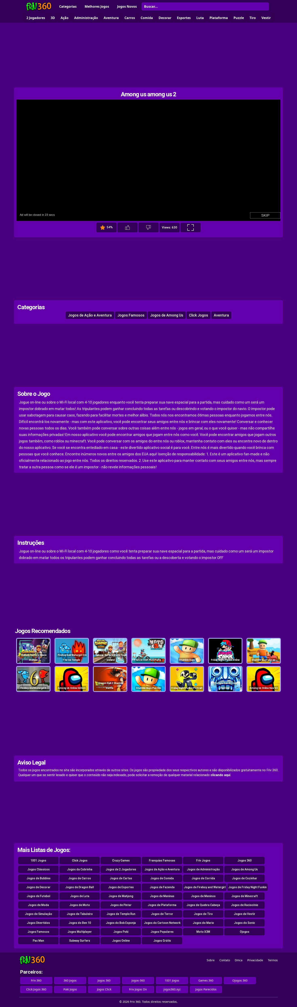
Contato (224, 960)
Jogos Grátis (162, 940)
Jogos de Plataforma (162, 905)
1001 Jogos (38, 860)
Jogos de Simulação (38, 914)
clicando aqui (220, 775)
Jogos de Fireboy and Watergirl (205, 887)
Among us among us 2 (148, 94)
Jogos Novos (127, 6)
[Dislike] (148, 227)
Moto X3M (203, 931)
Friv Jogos (203, 860)
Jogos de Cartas (121, 878)
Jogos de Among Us (166, 315)
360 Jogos (70, 980)
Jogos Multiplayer (79, 931)
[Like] (127, 227)
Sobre (211, 960)
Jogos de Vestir (244, 914)
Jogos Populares (162, 931)
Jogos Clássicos (38, 869)
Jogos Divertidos (38, 922)
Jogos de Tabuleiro (80, 914)
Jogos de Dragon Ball (79, 887)
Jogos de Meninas (162, 896)
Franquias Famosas (162, 860)
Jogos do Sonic (244, 922)
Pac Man (38, 940)
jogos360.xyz (172, 989)
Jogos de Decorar (38, 887)
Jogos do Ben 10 (79, 922)
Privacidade (255, 960)
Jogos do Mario (203, 922)
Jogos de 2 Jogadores (121, 869)
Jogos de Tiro (203, 914)
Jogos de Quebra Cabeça (203, 905)
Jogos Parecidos (206, 989)
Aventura (221, 315)
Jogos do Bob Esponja (121, 922)
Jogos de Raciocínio (244, 905)
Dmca (238, 960)
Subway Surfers (79, 940)
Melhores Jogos (97, 6)
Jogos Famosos (130, 315)
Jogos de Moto (79, 905)
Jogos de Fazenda (162, 887)
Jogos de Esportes (121, 887)
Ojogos (244, 931)
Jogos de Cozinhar (244, 878)
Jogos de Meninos (203, 896)
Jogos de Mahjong (120, 896)
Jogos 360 (244, 860)
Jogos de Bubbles (38, 878)
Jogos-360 (138, 980)
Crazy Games (121, 860)
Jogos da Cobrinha (79, 869)
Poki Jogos (70, 989)
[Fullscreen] (190, 227)
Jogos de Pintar (121, 905)
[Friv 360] (39, 6)
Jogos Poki (120, 931)
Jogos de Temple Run (120, 914)
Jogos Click (104, 989)
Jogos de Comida (162, 878)
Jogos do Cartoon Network (162, 922)
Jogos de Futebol (38, 896)
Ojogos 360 (240, 980)
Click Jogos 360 (36, 989)
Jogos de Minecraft (244, 896)
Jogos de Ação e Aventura (90, 315)
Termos (273, 960)
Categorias (68, 6)
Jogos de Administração (203, 869)
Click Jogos (198, 315)
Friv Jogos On (138, 989)
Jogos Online (121, 940)
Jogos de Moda (38, 905)
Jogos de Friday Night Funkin (247, 887)
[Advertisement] (148, 55)
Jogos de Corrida (203, 878)
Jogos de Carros (79, 878)
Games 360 (205, 980)
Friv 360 (36, 980)
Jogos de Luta (79, 896)
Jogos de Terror (162, 914)
